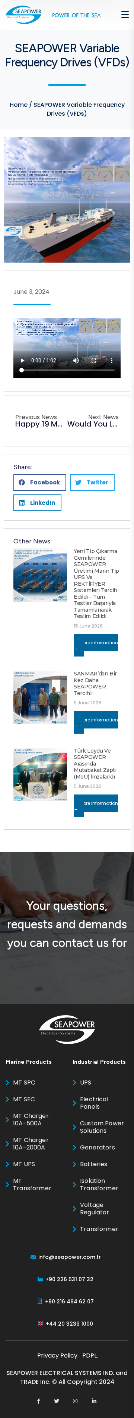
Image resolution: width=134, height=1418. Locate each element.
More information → (96, 645)
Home (19, 105)
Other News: (32, 541)
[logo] (23, 14)
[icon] (38, 1401)
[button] (39, 482)
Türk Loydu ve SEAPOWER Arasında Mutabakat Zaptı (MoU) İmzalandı (95, 763)
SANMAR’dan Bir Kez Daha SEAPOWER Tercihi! (95, 683)
